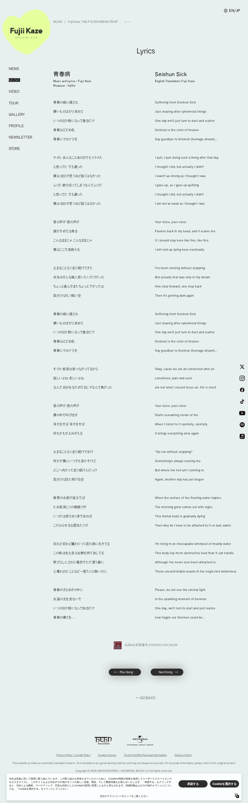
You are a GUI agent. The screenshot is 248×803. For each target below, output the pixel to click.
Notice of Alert (183, 755)
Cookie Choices (107, 755)
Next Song (165, 672)
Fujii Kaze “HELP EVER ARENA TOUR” (93, 22)
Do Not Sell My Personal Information (145, 755)
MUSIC (57, 22)
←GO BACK (145, 697)
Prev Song (126, 672)
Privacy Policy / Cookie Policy (73, 755)
